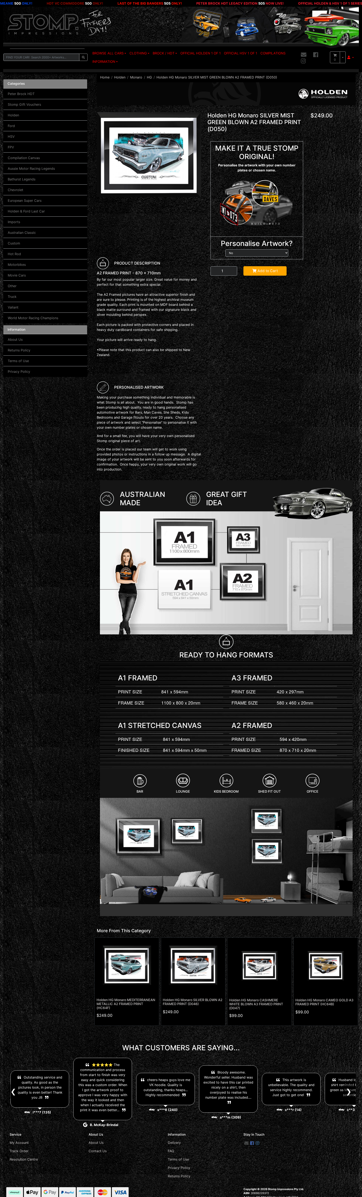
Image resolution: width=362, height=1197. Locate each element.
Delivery (174, 1142)
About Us (15, 339)
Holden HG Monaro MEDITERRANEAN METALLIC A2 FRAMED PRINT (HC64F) (126, 1004)
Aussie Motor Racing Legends (31, 168)
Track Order (19, 1151)
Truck (12, 296)
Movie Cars (17, 275)
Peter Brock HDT (21, 94)
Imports (14, 222)
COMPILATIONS (273, 53)
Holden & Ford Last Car (26, 211)
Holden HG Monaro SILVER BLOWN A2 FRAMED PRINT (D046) (192, 1002)
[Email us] (303, 55)
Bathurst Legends (21, 179)
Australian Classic (22, 232)
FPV (11, 147)
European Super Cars (24, 200)
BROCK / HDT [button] (164, 53)
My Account (19, 1142)
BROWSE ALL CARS (108, 53)
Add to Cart (267, 271)
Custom (14, 243)
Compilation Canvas (24, 158)
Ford (11, 126)
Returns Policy (19, 350)
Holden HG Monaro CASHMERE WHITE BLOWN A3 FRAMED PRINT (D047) (256, 1004)
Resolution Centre (24, 1159)
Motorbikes (17, 264)
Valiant (13, 307)
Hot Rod (14, 254)
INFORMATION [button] (103, 61)
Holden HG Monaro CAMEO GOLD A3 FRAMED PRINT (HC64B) (324, 1002)
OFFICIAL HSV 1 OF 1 (240, 53)
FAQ (171, 1151)
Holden (13, 115)
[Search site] (83, 57)
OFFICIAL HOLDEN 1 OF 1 (200, 53)
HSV (11, 136)
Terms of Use (18, 361)
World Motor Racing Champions (33, 318)
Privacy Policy (19, 371)
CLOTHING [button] (138, 53)
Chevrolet (15, 190)
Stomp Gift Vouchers (24, 104)
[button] (351, 57)
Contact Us (98, 1151)
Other (12, 286)
